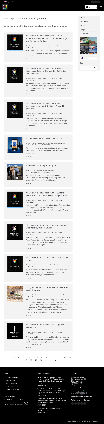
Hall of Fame (85, 22)
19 (36, 360)
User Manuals (11, 380)
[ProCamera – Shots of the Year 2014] (84, 50)
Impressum (96, 421)
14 (65, 357)
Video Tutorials (11, 383)
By (55, 46)
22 (50, 360)
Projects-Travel (36, 170)
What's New (42, 46)
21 (46, 360)
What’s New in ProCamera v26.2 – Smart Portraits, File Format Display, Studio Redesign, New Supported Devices (47, 38)
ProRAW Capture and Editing (14, 400)
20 (41, 360)
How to (28, 143)
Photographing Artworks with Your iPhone (44, 138)
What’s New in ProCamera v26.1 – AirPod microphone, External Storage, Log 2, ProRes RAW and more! (46, 71)
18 (31, 360)
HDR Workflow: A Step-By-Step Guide (42, 166)
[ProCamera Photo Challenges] (84, 41)
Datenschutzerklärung (81, 421)
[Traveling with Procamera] (93, 41)
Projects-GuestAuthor (39, 143)
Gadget (83, 30)
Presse (69, 421)
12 (55, 357)
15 (70, 357)
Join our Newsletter (13, 377)
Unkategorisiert (31, 46)
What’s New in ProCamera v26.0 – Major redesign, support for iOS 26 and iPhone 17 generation (45, 106)
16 (22, 360)
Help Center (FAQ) (13, 386)
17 (26, 360)
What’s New (84, 33)
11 (51, 357)
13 (60, 357)
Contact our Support (13, 389)
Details (28, 59)
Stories (50, 143)
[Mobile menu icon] (101, 7)
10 (46, 357)
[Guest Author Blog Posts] (93, 50)
